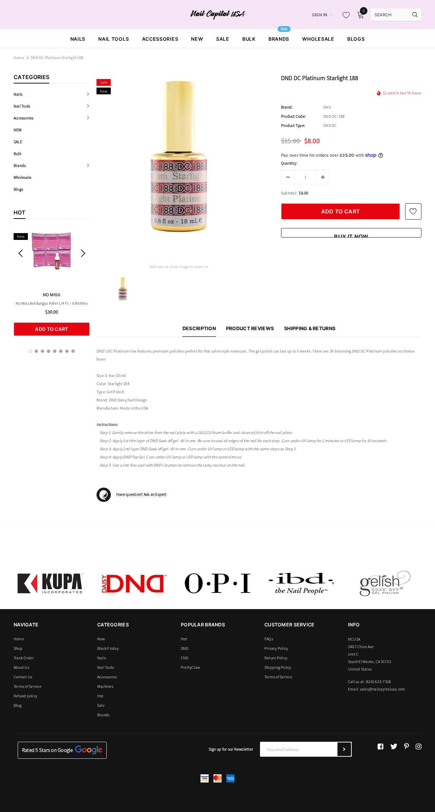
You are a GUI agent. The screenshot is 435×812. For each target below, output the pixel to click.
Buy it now (351, 235)
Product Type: (293, 125)
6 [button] (61, 351)
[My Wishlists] (344, 15)
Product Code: (293, 116)
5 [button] (54, 351)
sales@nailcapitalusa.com (382, 689)
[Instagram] (418, 746)
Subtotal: (289, 192)
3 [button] (42, 351)
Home (19, 57)
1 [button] (30, 351)
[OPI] (217, 583)
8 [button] (73, 351)
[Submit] (344, 749)
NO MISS (52, 294)
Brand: (287, 107)
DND (327, 107)
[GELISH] (384, 583)
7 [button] (67, 351)
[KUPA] (50, 583)
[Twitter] (393, 746)
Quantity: (289, 163)
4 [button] (48, 351)
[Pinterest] (406, 746)
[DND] (134, 583)
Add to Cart (51, 329)
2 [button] (36, 351)
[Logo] (217, 14)
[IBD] (301, 583)
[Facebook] (380, 746)
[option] (51, 282)
